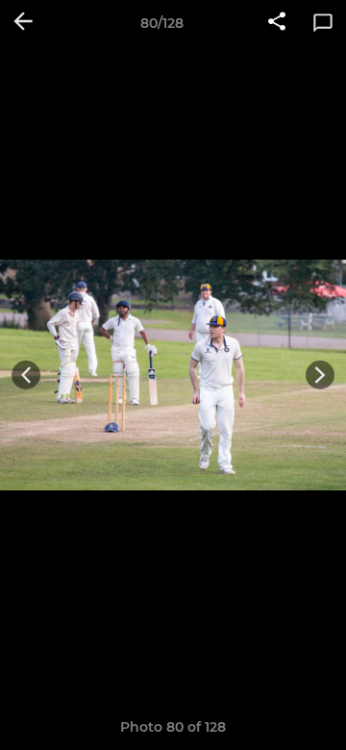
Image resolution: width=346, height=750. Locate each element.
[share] (276, 23)
